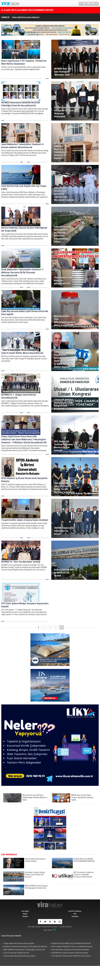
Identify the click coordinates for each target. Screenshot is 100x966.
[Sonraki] (61, 627)
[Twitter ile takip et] (45, 921)
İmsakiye (75, 916)
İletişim (25, 916)
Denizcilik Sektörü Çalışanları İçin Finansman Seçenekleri (70, 950)
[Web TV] (85, 4)
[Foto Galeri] (89, 4)
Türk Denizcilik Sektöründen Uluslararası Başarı (19, 956)
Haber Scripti (47, 930)
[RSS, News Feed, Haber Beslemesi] (50, 921)
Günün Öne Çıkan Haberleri (11, 936)
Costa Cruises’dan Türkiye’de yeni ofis (16, 953)
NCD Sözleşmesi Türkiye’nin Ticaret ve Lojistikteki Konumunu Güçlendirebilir (70, 947)
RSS (74, 914)
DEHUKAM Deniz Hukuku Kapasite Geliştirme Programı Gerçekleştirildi (68, 953)
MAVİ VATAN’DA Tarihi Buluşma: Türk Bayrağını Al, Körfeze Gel (24, 950)
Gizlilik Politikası (74, 911)
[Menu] (81, 4)
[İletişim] (93, 4)
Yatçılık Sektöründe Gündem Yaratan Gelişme (19, 943)
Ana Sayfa (25, 911)
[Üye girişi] (54, 921)
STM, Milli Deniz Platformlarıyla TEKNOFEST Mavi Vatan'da (70, 956)
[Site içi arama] (97, 4)
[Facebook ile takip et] (40, 921)
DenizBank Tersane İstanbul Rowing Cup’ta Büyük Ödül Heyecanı (32, 10)
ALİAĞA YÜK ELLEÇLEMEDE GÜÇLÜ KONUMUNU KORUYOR (71, 943)
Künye (25, 914)
